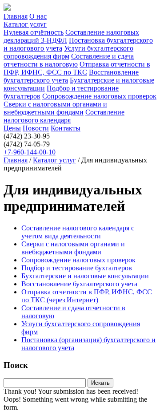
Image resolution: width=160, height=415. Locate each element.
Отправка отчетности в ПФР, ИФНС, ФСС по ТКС (77, 68)
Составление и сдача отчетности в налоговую (69, 60)
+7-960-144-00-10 (30, 152)
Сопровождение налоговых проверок (99, 96)
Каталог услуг (25, 24)
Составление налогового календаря (64, 116)
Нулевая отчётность (34, 32)
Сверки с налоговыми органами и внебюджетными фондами (55, 108)
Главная (16, 16)
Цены (12, 128)
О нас (38, 16)
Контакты (65, 128)
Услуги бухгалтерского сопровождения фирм (68, 52)
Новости (36, 128)
